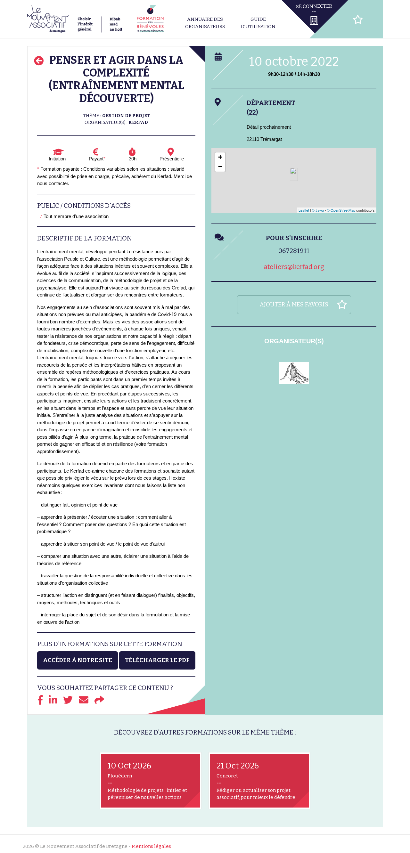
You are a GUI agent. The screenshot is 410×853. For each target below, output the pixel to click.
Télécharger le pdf (157, 660)
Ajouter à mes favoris (294, 304)
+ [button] (220, 157)
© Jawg (318, 210)
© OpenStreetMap (341, 210)
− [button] (220, 167)
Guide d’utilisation (258, 22)
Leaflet (304, 210)
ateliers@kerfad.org (294, 267)
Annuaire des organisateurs (205, 22)
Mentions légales (151, 846)
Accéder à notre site (77, 660)
